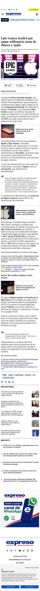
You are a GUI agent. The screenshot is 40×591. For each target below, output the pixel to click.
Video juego (19, 375)
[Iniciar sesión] (37, 14)
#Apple (25, 359)
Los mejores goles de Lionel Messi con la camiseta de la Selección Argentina (11, 432)
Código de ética (20, 556)
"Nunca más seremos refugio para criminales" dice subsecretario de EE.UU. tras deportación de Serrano (20, 480)
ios (34, 375)
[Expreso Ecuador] (20, 545)
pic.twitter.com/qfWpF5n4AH (18, 365)
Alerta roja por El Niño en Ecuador (22, 20)
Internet (28, 375)
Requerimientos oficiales (20, 560)
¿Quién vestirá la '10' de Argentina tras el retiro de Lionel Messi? (10, 422)
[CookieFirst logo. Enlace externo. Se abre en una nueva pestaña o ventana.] (2, 569)
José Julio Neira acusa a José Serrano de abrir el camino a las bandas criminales (21, 463)
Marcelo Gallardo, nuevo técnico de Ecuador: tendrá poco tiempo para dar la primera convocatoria (20, 455)
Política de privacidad (32, 567)
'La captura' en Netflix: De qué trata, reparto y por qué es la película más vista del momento (12, 413)
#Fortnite (18, 265)
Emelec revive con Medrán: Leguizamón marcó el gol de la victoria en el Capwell (20, 446)
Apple (11, 375)
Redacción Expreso (8, 91)
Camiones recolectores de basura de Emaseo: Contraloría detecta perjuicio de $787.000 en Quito (12, 404)
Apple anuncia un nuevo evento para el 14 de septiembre (24, 131)
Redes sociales (8, 378)
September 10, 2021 (18, 271)
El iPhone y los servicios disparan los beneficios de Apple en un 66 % (25, 288)
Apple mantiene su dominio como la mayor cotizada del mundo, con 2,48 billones (26, 212)
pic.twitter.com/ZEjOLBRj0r (12, 267)
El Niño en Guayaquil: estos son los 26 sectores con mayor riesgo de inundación (19, 472)
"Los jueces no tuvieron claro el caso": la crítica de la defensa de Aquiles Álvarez (12, 393)
